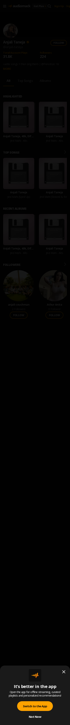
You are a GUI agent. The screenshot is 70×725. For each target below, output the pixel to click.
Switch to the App (35, 706)
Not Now (35, 717)
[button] (35, 362)
